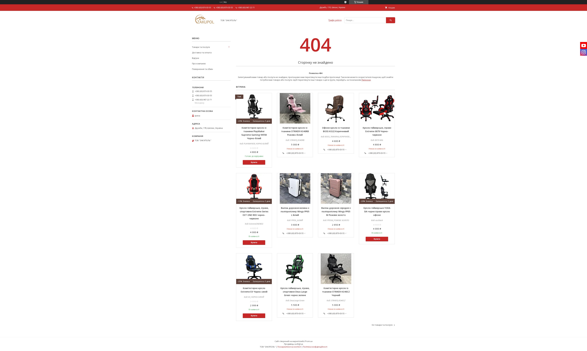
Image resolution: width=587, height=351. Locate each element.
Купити (254, 162)
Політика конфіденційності (315, 347)
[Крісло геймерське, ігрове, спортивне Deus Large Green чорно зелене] (295, 268)
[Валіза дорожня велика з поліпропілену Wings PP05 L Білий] (295, 188)
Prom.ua (308, 341)
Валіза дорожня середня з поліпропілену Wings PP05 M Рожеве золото (336, 211)
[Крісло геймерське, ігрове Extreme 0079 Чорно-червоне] (377, 108)
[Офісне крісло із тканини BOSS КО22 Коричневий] (336, 108)
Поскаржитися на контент (289, 347)
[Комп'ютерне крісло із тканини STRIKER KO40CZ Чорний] (336, 268)
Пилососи (366, 80)
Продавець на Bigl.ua (293, 344)
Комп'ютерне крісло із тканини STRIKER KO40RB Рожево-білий (295, 131)
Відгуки (195, 58)
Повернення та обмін (202, 69)
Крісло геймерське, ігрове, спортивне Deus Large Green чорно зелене (295, 292)
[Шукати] (390, 20)
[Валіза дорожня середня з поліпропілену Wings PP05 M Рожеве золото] (336, 188)
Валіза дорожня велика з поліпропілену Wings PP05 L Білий (295, 211)
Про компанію (199, 63)
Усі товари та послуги (382, 325)
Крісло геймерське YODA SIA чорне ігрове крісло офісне (377, 211)
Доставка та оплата (202, 52)
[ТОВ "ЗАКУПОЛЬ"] (204, 25)
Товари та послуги (201, 47)
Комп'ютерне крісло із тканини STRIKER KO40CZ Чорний (336, 292)
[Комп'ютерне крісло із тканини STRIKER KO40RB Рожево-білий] (295, 108)
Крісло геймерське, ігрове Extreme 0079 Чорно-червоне (377, 131)
